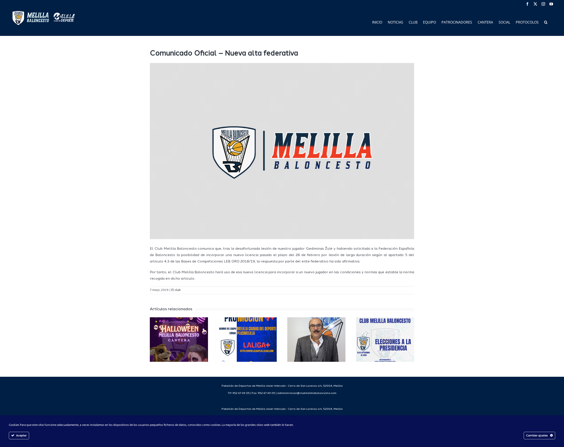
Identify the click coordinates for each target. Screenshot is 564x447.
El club (176, 290)
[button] (545, 22)
